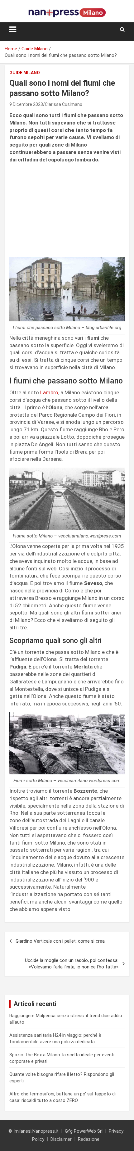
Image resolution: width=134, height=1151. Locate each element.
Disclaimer (61, 1139)
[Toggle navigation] (13, 29)
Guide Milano (24, 72)
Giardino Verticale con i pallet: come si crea (60, 941)
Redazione (88, 1139)
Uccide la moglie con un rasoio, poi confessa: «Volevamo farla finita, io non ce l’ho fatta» (71, 964)
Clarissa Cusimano (63, 104)
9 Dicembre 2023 (26, 104)
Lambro (49, 392)
